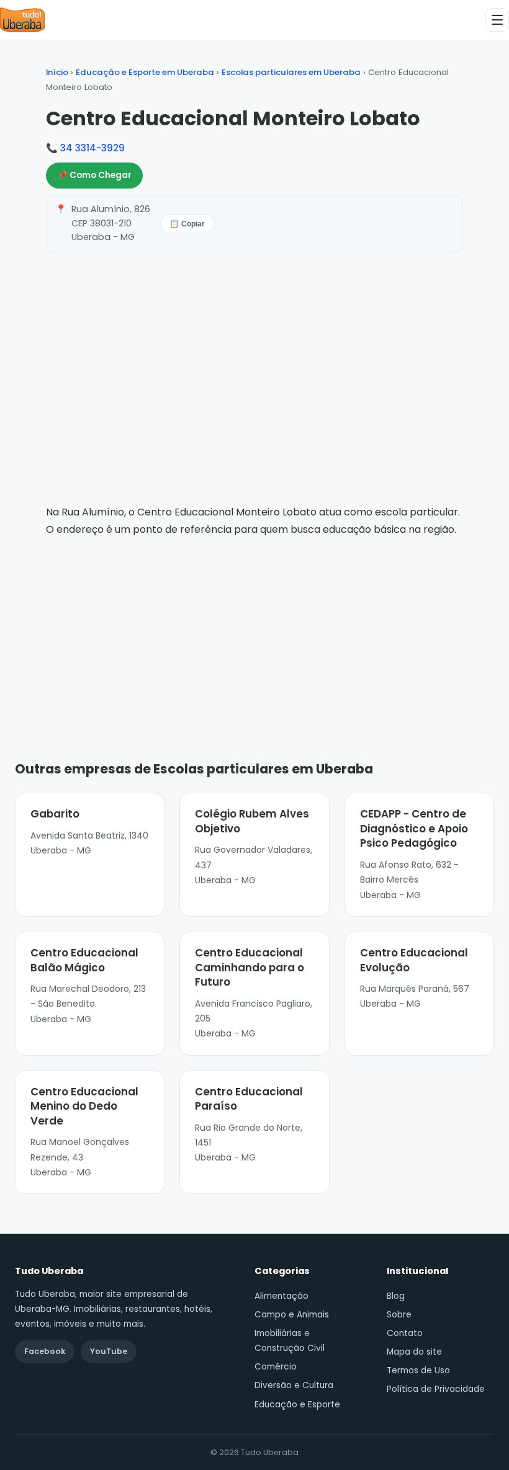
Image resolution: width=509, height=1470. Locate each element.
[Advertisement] (254, 630)
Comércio (275, 1367)
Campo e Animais (291, 1315)
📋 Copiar (187, 224)
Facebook (44, 1351)
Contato (405, 1333)
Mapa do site (414, 1352)
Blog (396, 1296)
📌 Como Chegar (94, 175)
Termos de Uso (418, 1370)
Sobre (399, 1315)
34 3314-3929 (92, 147)
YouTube (108, 1351)
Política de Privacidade (436, 1389)
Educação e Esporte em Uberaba (145, 72)
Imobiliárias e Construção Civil (289, 1340)
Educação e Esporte (297, 1404)
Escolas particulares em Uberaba (291, 72)
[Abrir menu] (497, 20)
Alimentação (281, 1296)
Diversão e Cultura (293, 1385)
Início (57, 72)
